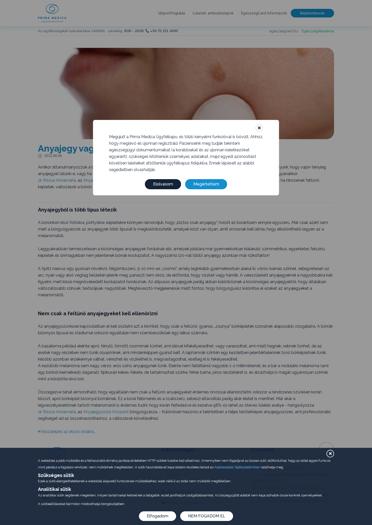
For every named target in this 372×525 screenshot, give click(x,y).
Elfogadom (157, 516)
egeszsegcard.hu (284, 31)
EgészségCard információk (264, 13)
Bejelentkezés (312, 13)
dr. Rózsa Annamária (57, 180)
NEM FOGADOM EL (206, 516)
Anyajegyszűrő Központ (106, 411)
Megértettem (206, 184)
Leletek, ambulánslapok (213, 13)
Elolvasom (163, 184)
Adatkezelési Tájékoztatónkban (237, 467)
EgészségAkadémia (318, 31)
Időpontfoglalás (171, 13)
